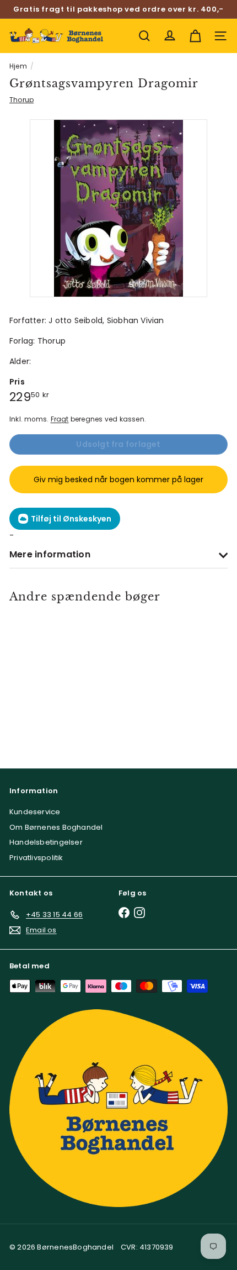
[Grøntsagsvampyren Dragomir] (53, 678)
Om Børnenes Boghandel (56, 827)
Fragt (60, 419)
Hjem (18, 66)
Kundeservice (35, 812)
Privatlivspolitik (36, 857)
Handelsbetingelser (46, 842)
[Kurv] (195, 36)
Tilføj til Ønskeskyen (71, 518)
